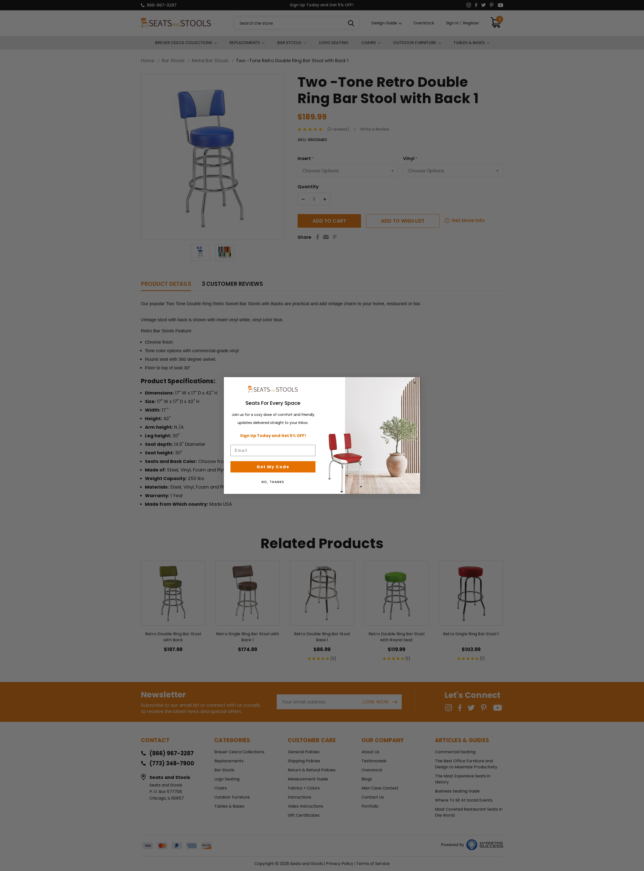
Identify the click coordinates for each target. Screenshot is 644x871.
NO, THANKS (273, 482)
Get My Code (273, 467)
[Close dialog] (415, 383)
